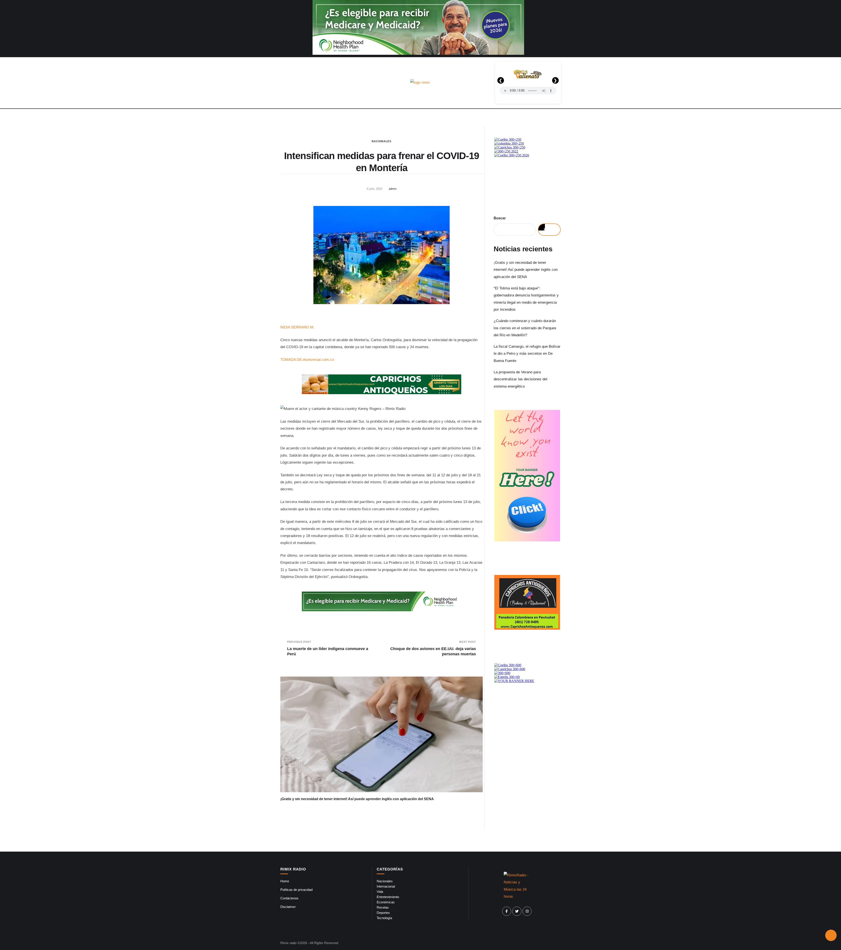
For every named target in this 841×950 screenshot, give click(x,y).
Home (284, 881)
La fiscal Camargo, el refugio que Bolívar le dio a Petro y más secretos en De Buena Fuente (527, 353)
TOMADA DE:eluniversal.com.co (307, 360)
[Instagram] (527, 911)
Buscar (500, 218)
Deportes (383, 913)
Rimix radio (288, 943)
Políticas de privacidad (296, 890)
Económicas (386, 902)
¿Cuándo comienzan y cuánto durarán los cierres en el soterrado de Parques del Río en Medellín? (525, 328)
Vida (380, 891)
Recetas (383, 907)
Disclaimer (288, 907)
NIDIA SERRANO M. (297, 327)
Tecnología (384, 918)
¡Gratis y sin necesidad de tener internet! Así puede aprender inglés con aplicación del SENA (357, 799)
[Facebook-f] (506, 911)
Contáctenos (289, 898)
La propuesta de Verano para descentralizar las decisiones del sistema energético (520, 379)
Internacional (386, 886)
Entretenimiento (388, 897)
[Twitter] (516, 911)
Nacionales (381, 141)
